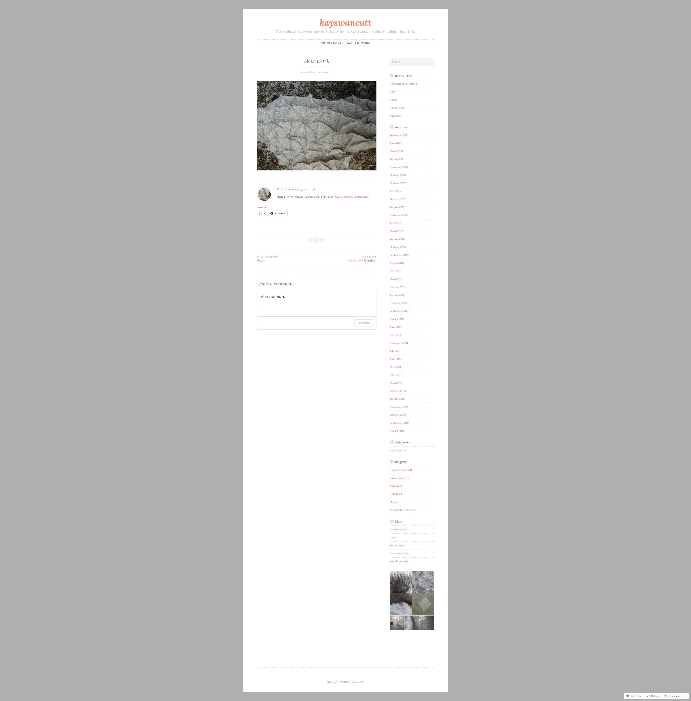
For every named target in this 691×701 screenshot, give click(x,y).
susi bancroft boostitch (403, 509)
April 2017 (395, 191)
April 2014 (395, 334)
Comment (364, 322)
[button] (412, 593)
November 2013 (399, 342)
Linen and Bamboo (361, 259)
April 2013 (395, 374)
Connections (397, 107)
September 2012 (399, 422)
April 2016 (395, 223)
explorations (331, 43)
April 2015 (395, 270)
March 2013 (396, 382)
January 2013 (397, 398)
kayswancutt (345, 22)
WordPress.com (399, 561)
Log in (393, 537)
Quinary (394, 501)
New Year (395, 115)
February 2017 (398, 199)
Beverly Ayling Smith (401, 469)
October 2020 (398, 175)
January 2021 (397, 159)
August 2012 (397, 430)
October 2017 (398, 183)
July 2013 (395, 350)
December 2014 (399, 303)
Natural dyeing (358, 43)
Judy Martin (396, 485)
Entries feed (397, 545)
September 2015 (399, 254)
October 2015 (398, 247)
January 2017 (397, 207)
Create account (398, 529)
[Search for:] (412, 62)
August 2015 (397, 263)
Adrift (393, 91)
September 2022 (399, 135)
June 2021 (395, 143)
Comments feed (399, 553)
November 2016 (399, 215)
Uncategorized (398, 450)
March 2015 (396, 279)
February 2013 (398, 390)
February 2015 (398, 286)
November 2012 (399, 406)
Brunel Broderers (399, 477)
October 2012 (398, 414)
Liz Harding (396, 493)
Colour (393, 99)
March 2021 (396, 151)
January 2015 (397, 294)
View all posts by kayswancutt (351, 196)
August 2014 (397, 318)
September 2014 (399, 310)
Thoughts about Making (403, 83)
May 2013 (395, 366)
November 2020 (399, 167)
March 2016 (396, 231)
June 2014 (395, 326)
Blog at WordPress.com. (345, 681)
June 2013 (395, 358)
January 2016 (397, 239)
